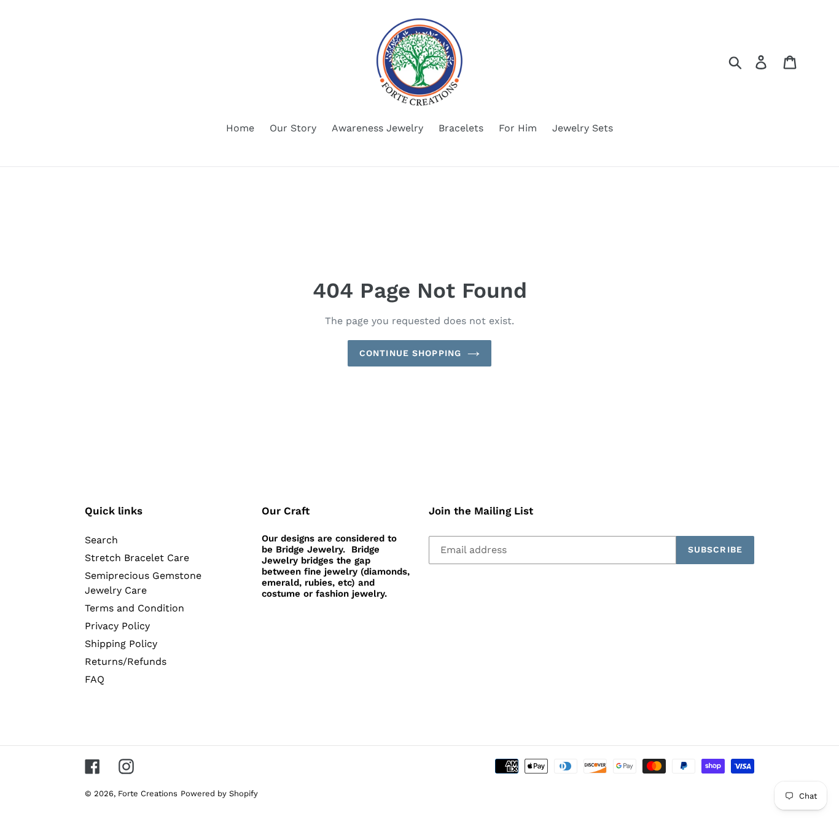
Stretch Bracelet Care (137, 558)
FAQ (94, 679)
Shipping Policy (121, 643)
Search (101, 540)
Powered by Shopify (219, 793)
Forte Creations (148, 793)
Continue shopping (410, 353)
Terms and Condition (134, 608)
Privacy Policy (117, 626)
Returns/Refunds (125, 661)
